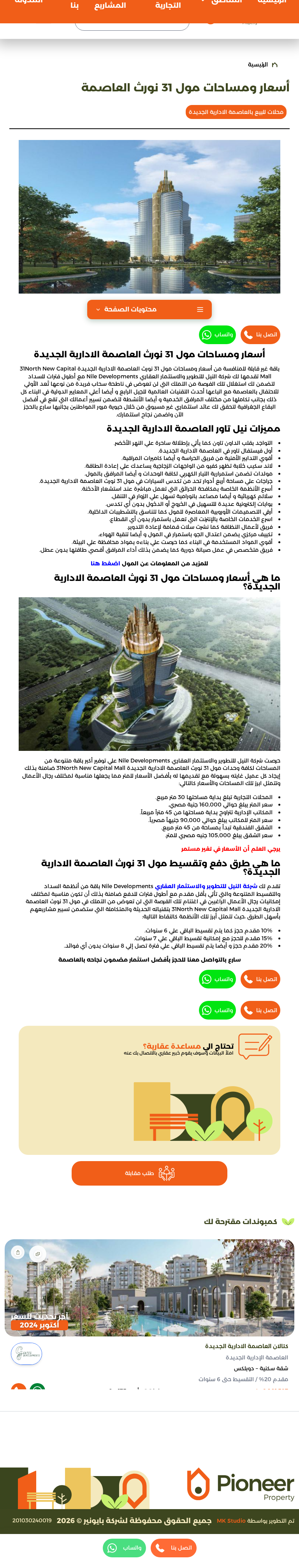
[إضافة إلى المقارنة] (37, 1254)
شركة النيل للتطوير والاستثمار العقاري (206, 886)
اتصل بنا (266, 334)
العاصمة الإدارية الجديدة (257, 1357)
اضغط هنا (105, 563)
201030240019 (32, 1520)
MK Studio (231, 1520)
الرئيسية (258, 64)
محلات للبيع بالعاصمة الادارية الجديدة (236, 111)
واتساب (224, 334)
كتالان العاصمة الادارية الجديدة (246, 1346)
